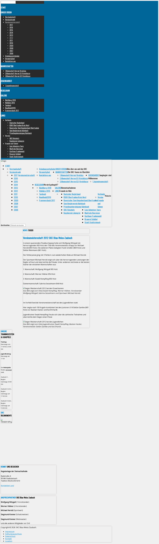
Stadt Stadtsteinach (16, 156)
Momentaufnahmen (68, 187)
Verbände (101, 194)
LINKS (3, 115)
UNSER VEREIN (6, 12)
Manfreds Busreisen (16, 148)
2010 (11, 43)
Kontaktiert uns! (7, 485)
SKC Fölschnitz (14, 138)
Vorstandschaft (10, 17)
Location (8, 541)
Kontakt (8, 538)
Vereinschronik (10, 19)
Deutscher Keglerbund (17, 122)
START (3, 7)
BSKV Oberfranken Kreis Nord (19, 125)
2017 (11, 25)
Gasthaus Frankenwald (17, 151)
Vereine (100, 197)
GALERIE (4, 95)
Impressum (9, 531)
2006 (11, 53)
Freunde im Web (65, 190)
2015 (11, 30)
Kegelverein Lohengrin (17, 141)
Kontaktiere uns (10, 61)
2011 (11, 40)
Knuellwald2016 (10, 108)
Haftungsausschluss (13, 534)
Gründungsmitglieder (12, 56)
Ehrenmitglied (10, 58)
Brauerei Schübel (15, 154)
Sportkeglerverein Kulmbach (19, 130)
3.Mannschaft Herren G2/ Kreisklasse (17, 76)
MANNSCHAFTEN (7, 66)
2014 (11, 32)
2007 (11, 51)
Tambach (8, 105)
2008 (11, 48)
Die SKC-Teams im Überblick (79, 172)
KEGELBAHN (5, 90)
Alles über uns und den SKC (77, 168)
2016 (11, 27)
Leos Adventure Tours (17, 146)
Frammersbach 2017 (12, 110)
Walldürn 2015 (10, 102)
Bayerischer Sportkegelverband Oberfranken (24, 128)
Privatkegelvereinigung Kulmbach (21, 133)
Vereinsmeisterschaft (12, 22)
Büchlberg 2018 (10, 100)
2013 (11, 35)
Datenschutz (10, 536)
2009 (11, 45)
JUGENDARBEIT (6, 80)
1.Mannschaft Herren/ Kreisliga (15, 71)
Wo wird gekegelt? (51, 184)
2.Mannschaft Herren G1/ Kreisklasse (17, 73)
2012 (11, 38)
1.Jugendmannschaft (12, 85)
